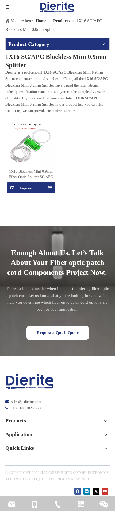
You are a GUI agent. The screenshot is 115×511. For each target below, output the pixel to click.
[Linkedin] (86, 491)
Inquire (26, 188)
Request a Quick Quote (58, 332)
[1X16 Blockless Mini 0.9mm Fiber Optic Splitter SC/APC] (31, 142)
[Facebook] (77, 491)
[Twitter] (96, 491)
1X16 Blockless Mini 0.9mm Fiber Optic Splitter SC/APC (31, 174)
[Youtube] (105, 491)
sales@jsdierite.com (26, 402)
